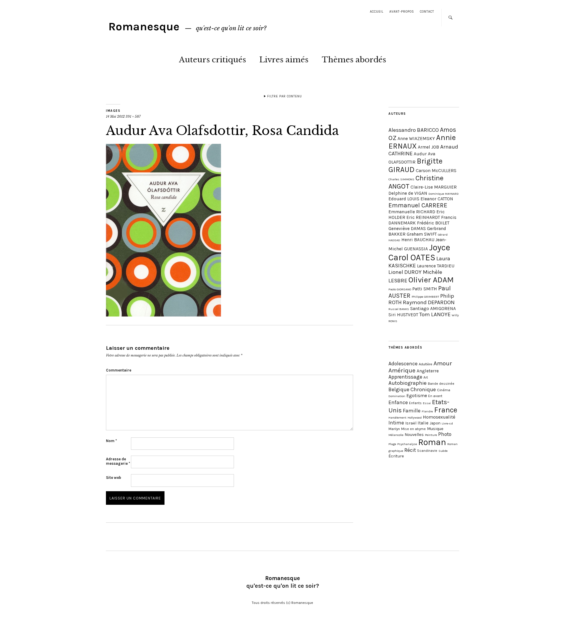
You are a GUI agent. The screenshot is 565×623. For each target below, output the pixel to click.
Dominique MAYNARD (443, 194)
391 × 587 (133, 116)
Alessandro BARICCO (413, 130)
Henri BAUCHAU (417, 239)
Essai (427, 403)
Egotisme (416, 395)
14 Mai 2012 (115, 116)
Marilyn (394, 429)
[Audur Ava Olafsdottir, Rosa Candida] (163, 315)
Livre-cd (447, 423)
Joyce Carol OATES (419, 252)
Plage (392, 444)
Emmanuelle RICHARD (411, 211)
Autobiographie (407, 383)
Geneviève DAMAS (407, 228)
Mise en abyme (413, 429)
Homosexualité (439, 417)
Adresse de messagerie (118, 461)
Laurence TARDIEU (435, 266)
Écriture (396, 456)
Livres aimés (283, 59)
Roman (432, 442)
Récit (410, 450)
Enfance (398, 402)
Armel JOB (428, 147)
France (445, 410)
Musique (435, 428)
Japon (435, 423)
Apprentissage (405, 377)
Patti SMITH (424, 288)
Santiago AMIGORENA (433, 308)
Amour (442, 363)
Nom (111, 441)
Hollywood (415, 417)
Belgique (398, 389)
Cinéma (443, 390)
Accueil (376, 12)
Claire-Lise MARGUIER (434, 187)
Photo (444, 434)
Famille (412, 411)
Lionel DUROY (405, 272)
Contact (427, 12)
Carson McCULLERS (436, 170)
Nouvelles (414, 434)
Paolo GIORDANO (399, 289)
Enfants (415, 403)
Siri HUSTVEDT (403, 314)
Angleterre (428, 371)
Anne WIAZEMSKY (416, 138)
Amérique (402, 370)
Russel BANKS (398, 309)
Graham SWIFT (422, 234)
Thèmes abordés (354, 59)
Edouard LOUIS (403, 198)
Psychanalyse (407, 444)
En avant (435, 396)
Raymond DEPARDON (429, 302)
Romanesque (144, 26)
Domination (396, 396)
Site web (113, 477)
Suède (443, 451)
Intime (396, 423)
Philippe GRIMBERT (425, 297)
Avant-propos (401, 12)
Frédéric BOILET (433, 223)
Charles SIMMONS (401, 179)
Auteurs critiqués (212, 59)
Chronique (423, 389)
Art (425, 377)
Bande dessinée (441, 384)
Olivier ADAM (431, 279)
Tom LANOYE (435, 314)
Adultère (425, 364)
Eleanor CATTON (437, 198)
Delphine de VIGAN (407, 193)
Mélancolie (395, 435)
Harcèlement (397, 417)
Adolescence (403, 364)
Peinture (431, 435)
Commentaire (118, 370)
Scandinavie (427, 451)
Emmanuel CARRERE (417, 205)
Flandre (427, 411)
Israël (410, 423)
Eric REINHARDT (423, 217)
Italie (423, 423)
